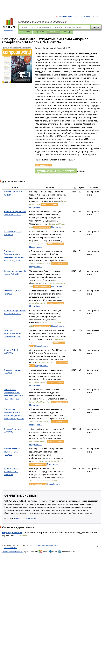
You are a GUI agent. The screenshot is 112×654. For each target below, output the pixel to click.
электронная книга (49, 204)
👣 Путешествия (10, 547)
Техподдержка (40, 545)
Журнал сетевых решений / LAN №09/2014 (12, 452)
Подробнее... (35, 207)
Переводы (39, 32)
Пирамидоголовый (12, 532)
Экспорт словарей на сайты (12, 552)
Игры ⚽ (66, 32)
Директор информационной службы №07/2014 (12, 333)
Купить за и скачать (55, 171)
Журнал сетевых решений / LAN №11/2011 (12, 471)
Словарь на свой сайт (84, 17)
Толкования (25, 32)
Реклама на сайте (53, 545)
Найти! (95, 27)
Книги (52, 32)
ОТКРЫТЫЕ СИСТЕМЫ (25, 518)
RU (98, 17)
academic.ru (9, 31)
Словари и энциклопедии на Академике (42, 21)
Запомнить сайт (65, 17)
